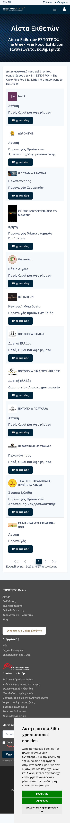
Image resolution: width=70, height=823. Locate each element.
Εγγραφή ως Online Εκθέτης (24, 630)
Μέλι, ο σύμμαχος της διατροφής (21, 684)
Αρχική (6, 596)
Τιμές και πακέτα (12, 606)
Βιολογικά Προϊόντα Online (18, 679)
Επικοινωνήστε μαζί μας (16, 654)
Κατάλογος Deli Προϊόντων (18, 615)
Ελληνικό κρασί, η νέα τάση (18, 688)
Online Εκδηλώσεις (13, 610)
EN (4, 2)
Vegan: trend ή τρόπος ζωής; (19, 702)
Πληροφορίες (20, 120)
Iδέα (5, 645)
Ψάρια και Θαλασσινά (15, 711)
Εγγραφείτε (13, 754)
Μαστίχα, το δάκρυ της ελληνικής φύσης (25, 697)
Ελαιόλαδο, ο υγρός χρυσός (18, 693)
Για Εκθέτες (9, 601)
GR (9, 2)
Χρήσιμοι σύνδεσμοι (54, 2)
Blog (5, 619)
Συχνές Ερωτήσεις (13, 650)
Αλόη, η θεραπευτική (14, 716)
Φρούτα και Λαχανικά (15, 707)
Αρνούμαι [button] (42, 800)
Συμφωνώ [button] (42, 793)
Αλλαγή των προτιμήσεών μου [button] (42, 809)
